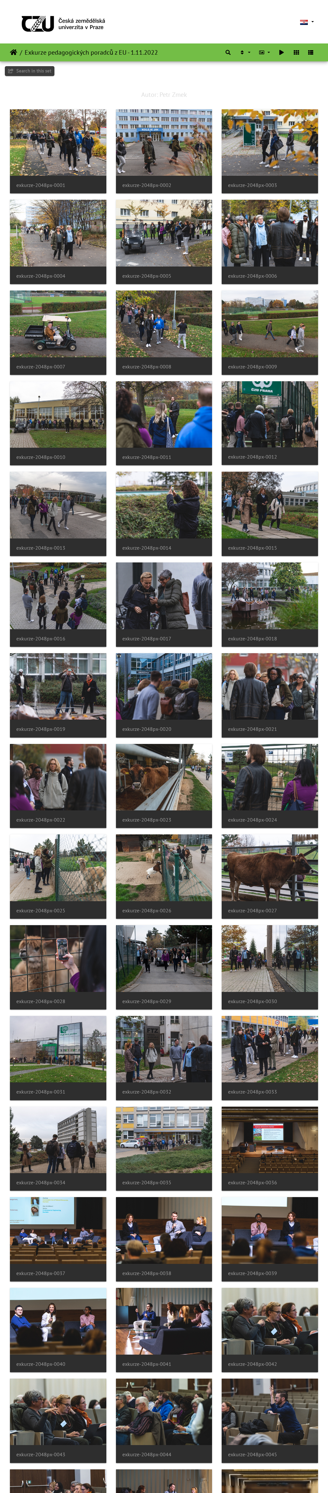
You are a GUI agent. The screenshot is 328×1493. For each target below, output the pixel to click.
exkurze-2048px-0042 (252, 1364)
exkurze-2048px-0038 (146, 1273)
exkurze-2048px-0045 (252, 1454)
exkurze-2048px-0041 (146, 1364)
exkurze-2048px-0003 (252, 185)
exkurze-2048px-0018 (252, 639)
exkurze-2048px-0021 (252, 729)
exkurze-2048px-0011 (146, 457)
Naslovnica (13, 52)
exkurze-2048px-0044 (146, 1454)
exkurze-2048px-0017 (146, 639)
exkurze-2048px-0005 (146, 276)
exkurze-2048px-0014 (146, 548)
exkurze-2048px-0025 (40, 911)
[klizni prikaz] (281, 52)
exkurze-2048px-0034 (40, 1183)
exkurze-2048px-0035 (146, 1183)
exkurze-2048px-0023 (146, 820)
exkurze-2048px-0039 (252, 1273)
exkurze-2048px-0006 (252, 276)
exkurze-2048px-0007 (40, 367)
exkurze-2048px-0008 (146, 367)
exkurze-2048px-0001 (40, 185)
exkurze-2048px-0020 (146, 729)
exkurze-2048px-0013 (40, 548)
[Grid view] (296, 52)
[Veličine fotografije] (265, 52)
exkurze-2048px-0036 (252, 1183)
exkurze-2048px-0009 (252, 367)
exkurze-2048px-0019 (40, 729)
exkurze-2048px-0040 (40, 1364)
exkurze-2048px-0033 (252, 1092)
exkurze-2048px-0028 (40, 1001)
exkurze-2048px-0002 (146, 185)
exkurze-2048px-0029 (146, 1001)
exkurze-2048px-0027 (252, 911)
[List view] (310, 52)
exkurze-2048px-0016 (40, 639)
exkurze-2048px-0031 (40, 1092)
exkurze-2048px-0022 (40, 820)
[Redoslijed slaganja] (245, 52)
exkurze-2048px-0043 (40, 1454)
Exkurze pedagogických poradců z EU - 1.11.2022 (91, 52)
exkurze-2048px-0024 (252, 820)
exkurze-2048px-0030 (252, 1001)
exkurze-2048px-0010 (40, 457)
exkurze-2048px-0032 (146, 1092)
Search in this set (33, 71)
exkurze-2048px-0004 (40, 276)
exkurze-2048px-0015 (252, 548)
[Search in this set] (228, 52)
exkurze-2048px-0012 (252, 457)
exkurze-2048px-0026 (146, 911)
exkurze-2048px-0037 (40, 1273)
